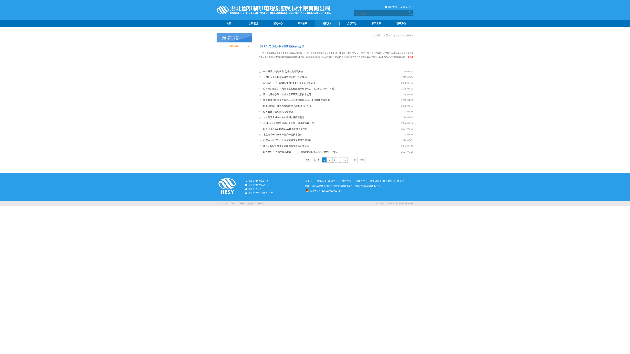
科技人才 (395, 35)
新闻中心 (332, 181)
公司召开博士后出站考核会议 (278, 111)
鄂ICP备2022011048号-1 (368, 186)
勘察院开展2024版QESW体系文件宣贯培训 (285, 129)
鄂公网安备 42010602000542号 (325, 190)
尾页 (362, 160)
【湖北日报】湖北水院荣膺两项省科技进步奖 (281, 46)
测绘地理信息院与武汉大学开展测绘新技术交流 (287, 94)
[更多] (410, 57)
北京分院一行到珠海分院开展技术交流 (282, 134)
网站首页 (392, 7)
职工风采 (387, 181)
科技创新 (234, 46)
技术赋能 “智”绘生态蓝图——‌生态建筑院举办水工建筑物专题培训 (296, 100)
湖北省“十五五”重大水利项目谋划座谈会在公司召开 (289, 83)
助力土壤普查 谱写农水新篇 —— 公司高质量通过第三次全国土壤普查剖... (300, 151)
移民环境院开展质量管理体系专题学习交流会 (286, 146)
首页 (385, 35)
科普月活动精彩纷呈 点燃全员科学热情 (283, 71)
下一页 (353, 160)
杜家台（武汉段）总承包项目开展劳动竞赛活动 (287, 140)
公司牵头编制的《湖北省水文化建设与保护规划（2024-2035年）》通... (299, 88)
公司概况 (319, 181)
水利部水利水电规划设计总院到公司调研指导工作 (288, 123)
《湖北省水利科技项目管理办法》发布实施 (285, 77)
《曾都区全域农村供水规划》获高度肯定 (283, 117)
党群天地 (374, 181)
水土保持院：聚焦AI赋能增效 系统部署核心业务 (287, 106)
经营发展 (346, 181)
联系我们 (407, 7)
